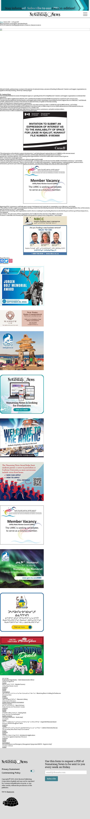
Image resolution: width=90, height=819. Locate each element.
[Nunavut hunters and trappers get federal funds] (45, 58)
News (1, 22)
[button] (10, 802)
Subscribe (51, 779)
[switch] (32, 771)
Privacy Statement (11, 769)
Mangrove (10, 792)
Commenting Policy (11, 773)
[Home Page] (45, 14)
